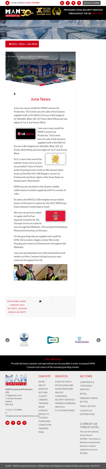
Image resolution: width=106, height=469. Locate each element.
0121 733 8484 (32, 3)
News (22, 44)
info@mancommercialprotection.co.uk (22, 416)
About (42, 385)
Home (14, 44)
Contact (43, 410)
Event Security (63, 381)
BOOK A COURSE (91, 3)
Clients (43, 396)
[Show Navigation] (57, 13)
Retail (83, 393)
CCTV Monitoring (65, 410)
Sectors (43, 392)
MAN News (13, 301)
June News (41, 98)
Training (43, 403)
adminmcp (43, 56)
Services (43, 389)
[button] (7, 340)
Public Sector (88, 406)
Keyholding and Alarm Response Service (64, 389)
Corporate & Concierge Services (87, 385)
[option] (24, 340)
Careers (43, 399)
